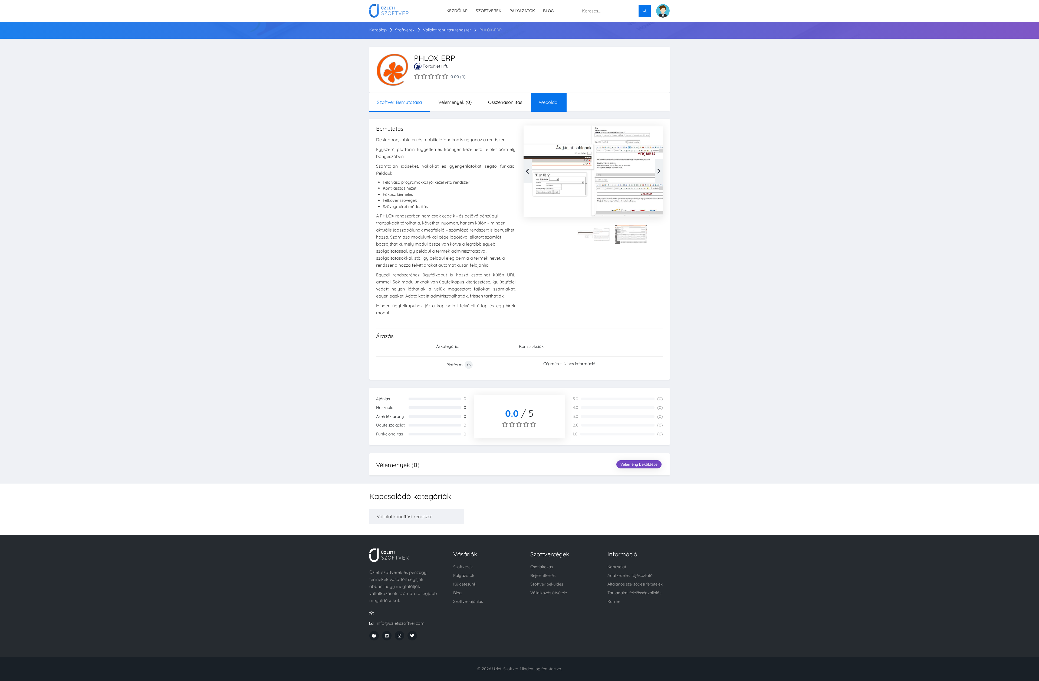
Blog (548, 10)
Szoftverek (488, 10)
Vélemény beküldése (638, 464)
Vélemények (455, 102)
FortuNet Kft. (435, 66)
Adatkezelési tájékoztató (630, 575)
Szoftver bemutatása (399, 102)
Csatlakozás (541, 566)
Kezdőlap (457, 10)
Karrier (613, 601)
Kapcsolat (616, 566)
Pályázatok (522, 10)
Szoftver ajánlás (468, 601)
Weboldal (548, 102)
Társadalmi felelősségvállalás (634, 592)
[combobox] (613, 11)
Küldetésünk (464, 584)
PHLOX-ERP (490, 29)
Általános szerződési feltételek (635, 584)
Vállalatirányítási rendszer (447, 29)
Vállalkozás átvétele (548, 592)
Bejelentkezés (542, 575)
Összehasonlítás (505, 102)
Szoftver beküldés (546, 584)
